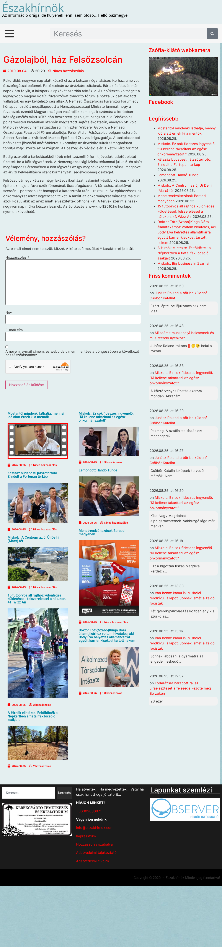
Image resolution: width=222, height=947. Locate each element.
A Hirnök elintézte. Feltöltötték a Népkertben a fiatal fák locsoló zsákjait (33, 716)
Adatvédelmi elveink (92, 861)
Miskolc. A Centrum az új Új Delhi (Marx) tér (33, 539)
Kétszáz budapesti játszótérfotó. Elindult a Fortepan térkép (33, 475)
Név (8, 312)
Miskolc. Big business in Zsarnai (183, 263)
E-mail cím (14, 330)
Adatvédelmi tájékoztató (96, 852)
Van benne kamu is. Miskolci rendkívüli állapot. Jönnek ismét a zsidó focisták (182, 598)
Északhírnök (33, 7)
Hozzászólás (17, 257)
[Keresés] (212, 33)
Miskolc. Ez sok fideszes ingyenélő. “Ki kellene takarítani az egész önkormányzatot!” (106, 416)
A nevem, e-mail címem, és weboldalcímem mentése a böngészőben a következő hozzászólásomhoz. (72, 353)
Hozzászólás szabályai (95, 844)
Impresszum (86, 836)
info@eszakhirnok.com (94, 827)
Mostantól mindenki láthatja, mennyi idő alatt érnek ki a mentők (36, 415)
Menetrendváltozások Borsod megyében (101, 532)
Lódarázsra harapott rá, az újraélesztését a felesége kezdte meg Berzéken (180, 688)
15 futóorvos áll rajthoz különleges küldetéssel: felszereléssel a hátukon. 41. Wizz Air (37, 598)
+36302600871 (88, 811)
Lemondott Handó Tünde (98, 470)
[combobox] (28, 793)
